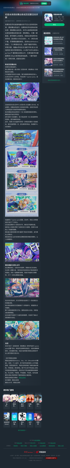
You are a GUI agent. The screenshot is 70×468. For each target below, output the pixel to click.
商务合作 (53, 455)
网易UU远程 (61, 445)
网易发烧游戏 (52, 445)
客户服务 (17, 455)
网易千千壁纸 (24, 445)
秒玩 (54, 24)
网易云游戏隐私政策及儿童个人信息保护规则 (30, 455)
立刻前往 (44, 3)
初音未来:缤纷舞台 (9, 7)
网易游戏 (16, 445)
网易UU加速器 (33, 445)
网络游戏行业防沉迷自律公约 (36, 458)
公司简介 (12, 455)
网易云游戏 (22, 377)
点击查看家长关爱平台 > (51, 458)
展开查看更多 (21, 430)
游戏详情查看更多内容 (54, 80)
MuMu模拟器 (43, 445)
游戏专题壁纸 (37, 440)
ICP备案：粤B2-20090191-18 (35, 460)
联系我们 (48, 455)
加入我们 (58, 455)
